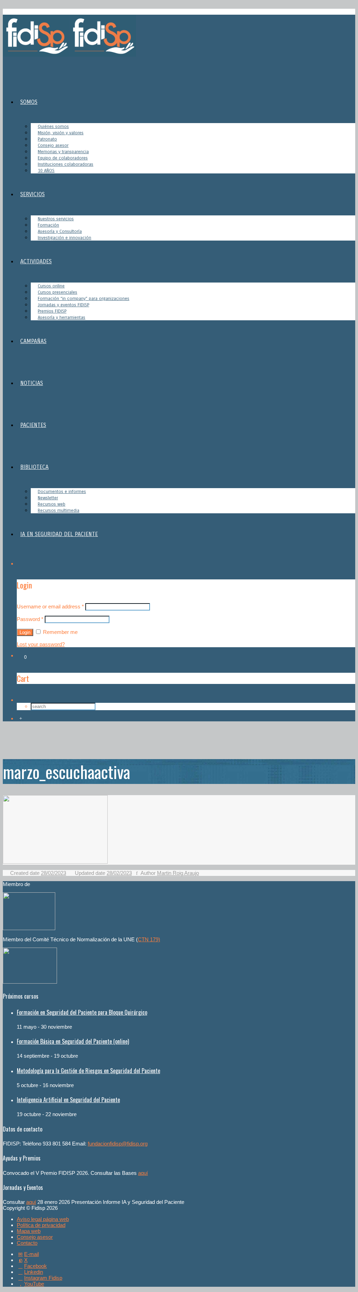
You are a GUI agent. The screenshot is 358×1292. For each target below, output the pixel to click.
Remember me (60, 632)
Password (30, 619)
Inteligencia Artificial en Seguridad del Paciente (68, 1099)
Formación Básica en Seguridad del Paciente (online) (73, 1041)
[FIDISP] (69, 55)
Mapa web (29, 1231)
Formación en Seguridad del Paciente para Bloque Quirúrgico (82, 1012)
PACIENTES (33, 425)
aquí (143, 1173)
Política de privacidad (41, 1225)
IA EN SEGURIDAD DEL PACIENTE (59, 534)
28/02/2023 (53, 873)
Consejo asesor (35, 1237)
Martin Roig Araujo (178, 873)
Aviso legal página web (43, 1219)
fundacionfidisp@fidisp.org (118, 1144)
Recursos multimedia (58, 510)
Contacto (27, 1243)
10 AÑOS (46, 170)
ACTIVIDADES (36, 261)
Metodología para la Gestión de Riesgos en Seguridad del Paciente (88, 1070)
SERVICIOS (32, 194)
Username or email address (50, 606)
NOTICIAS (31, 383)
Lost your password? (41, 644)
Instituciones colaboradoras (65, 164)
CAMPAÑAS (33, 341)
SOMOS (28, 102)
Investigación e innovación (64, 238)
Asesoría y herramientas (61, 317)
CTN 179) (149, 939)
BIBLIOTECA (34, 467)
